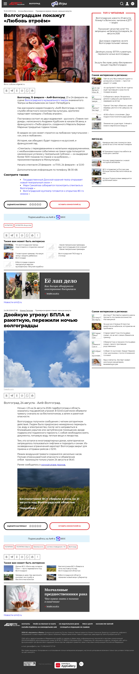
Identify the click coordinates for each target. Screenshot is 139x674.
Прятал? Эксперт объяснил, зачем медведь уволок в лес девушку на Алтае (117, 108)
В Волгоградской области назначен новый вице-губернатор (72, 576)
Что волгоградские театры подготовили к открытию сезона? (29, 246)
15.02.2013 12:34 (10, 11)
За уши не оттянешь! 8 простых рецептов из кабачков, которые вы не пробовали (119, 326)
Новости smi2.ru (13, 302)
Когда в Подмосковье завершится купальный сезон (117, 179)
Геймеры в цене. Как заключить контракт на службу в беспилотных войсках (28, 577)
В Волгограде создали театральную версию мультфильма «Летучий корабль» (29, 264)
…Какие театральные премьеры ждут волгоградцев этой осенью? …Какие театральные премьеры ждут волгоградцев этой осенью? (67, 248)
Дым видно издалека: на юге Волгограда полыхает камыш (113, 42)
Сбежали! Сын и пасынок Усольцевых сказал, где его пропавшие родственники (119, 344)
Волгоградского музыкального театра (46, 100)
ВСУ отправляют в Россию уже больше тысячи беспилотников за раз (117, 171)
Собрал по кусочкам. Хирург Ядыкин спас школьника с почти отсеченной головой (119, 353)
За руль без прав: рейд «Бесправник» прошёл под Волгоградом (113, 64)
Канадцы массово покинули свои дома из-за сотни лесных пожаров (117, 143)
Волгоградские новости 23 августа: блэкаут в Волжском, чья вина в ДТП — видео (113, 20)
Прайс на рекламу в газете (44, 624)
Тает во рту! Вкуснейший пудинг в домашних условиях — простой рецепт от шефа (117, 81)
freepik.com (9, 389)
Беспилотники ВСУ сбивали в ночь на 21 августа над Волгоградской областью (49, 500)
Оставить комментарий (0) (69, 204)
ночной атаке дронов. (53, 464)
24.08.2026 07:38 (11, 310)
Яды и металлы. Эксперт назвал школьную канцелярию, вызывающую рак (116, 362)
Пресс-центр (87, 624)
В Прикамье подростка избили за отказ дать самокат (117, 152)
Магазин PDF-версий (104, 624)
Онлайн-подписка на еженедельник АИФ (39, 627)
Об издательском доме (69, 624)
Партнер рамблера (45, 664)
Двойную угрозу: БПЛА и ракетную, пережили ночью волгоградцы (113, 53)
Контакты (26, 624)
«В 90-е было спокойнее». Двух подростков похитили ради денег (117, 116)
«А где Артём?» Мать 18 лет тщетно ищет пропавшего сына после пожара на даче (118, 90)
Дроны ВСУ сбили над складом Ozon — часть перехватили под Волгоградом (28, 568)
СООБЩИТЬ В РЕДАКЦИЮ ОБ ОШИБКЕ (75, 627)
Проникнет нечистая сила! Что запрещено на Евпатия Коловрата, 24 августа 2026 (113, 31)
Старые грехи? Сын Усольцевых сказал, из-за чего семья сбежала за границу (118, 335)
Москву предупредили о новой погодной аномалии (116, 161)
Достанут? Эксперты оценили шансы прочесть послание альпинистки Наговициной (119, 317)
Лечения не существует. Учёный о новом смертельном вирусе (117, 124)
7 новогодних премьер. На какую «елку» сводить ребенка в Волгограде (29, 256)
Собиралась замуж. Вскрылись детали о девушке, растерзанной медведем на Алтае (117, 99)
